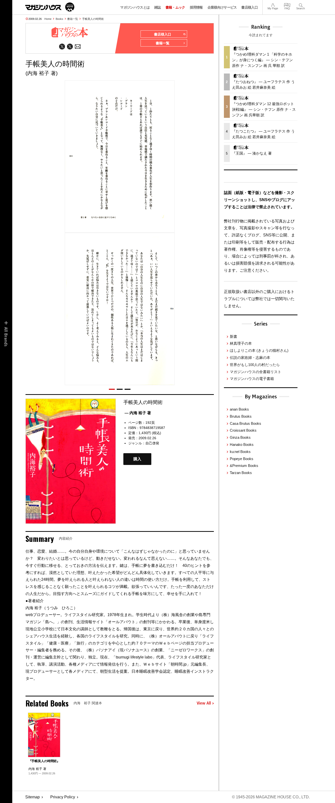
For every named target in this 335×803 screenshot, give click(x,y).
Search (300, 4)
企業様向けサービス (222, 7)
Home (48, 18)
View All (204, 703)
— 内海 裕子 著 (138, 413)
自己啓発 (152, 443)
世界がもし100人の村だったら (255, 365)
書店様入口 (249, 7)
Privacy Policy (62, 797)
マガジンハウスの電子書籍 (252, 379)
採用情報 (196, 7)
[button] (112, 389)
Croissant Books (243, 430)
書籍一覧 (72, 18)
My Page (273, 4)
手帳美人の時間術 (93, 18)
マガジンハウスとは (135, 7)
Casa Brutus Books (245, 423)
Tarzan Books (241, 473)
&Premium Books (244, 465)
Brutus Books (241, 416)
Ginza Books (240, 437)
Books (59, 18)
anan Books (239, 409)
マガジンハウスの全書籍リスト (255, 372)
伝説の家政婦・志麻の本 (250, 357)
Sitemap (32, 797)
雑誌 (157, 7)
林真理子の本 (241, 343)
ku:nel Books (240, 452)
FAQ (287, 4)
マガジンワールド (49, 7)
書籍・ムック (175, 7)
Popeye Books (241, 459)
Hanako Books (242, 444)
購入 (137, 459)
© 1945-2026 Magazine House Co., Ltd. (271, 797)
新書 (233, 336)
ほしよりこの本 (259, 350)
